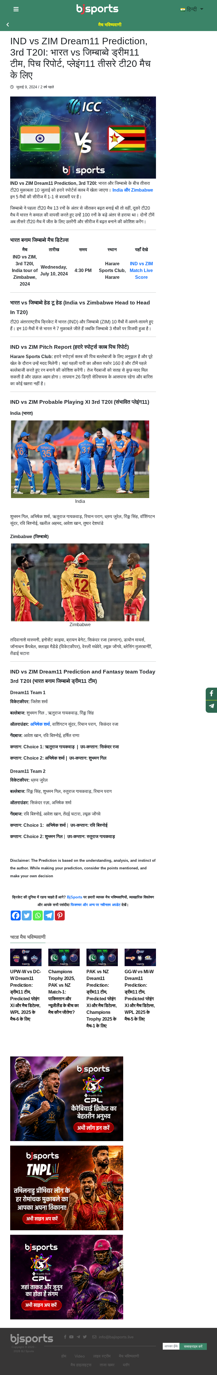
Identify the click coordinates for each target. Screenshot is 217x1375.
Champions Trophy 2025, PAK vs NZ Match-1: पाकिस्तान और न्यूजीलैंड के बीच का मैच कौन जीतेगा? (63, 992)
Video (80, 1356)
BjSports (74, 897)
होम (63, 1356)
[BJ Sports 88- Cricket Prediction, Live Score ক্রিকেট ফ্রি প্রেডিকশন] (97, 9)
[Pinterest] (60, 915)
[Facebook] (16, 915)
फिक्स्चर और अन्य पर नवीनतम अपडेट (95, 905)
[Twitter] (27, 915)
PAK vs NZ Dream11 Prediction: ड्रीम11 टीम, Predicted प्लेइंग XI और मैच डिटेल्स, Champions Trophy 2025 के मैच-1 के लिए (101, 998)
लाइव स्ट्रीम (101, 1356)
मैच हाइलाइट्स (81, 1365)
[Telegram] (49, 915)
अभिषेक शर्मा (40, 724)
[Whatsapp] (38, 915)
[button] (16, 9)
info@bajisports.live (116, 1337)
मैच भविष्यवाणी (109, 24)
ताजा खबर (107, 1365)
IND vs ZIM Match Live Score (141, 270)
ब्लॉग (126, 1365)
